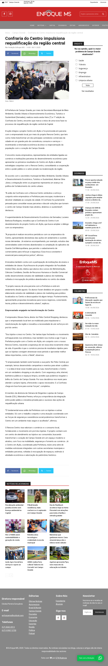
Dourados (33, 614)
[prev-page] (7, 575)
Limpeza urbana (85, 80)
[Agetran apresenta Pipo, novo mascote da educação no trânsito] (59, 553)
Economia (33, 617)
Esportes (32, 624)
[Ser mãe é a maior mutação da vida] (78, 326)
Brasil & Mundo (35, 608)
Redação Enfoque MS (16, 47)
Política (32, 630)
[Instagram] (10, 14)
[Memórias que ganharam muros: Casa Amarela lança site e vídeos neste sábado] (59, 526)
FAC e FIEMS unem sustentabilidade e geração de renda (12, 537)
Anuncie (59, 604)
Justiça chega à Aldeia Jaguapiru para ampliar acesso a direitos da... (93, 197)
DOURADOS (79, 173)
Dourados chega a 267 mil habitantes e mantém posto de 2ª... (93, 225)
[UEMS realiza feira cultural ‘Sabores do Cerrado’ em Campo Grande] (37, 553)
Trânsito (82, 64)
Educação (33, 621)
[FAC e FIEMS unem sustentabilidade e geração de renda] (15, 526)
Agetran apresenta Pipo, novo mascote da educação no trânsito (59, 564)
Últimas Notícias (35, 601)
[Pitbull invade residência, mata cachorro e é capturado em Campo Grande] (37, 496)
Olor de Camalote (91, 334)
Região (32, 627)
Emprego (82, 72)
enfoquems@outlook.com (13, 615)
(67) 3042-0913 (8, 627)
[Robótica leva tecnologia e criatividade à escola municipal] (37, 526)
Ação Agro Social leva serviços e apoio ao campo (14, 564)
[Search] (103, 14)
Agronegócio (34, 604)
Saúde (81, 60)
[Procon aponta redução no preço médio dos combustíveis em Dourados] (78, 182)
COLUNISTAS (79, 291)
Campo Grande (18, 33)
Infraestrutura (84, 76)
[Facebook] (4, 14)
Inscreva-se (99, 612)
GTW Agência (61, 658)
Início (7, 33)
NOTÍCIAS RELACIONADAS (18, 484)
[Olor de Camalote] (78, 336)
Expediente (60, 601)
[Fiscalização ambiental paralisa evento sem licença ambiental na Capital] (15, 496)
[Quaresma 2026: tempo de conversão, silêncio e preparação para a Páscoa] (78, 347)
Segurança (83, 68)
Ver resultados (88, 91)
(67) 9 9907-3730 (9, 630)
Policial (32, 633)
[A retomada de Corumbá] (78, 315)
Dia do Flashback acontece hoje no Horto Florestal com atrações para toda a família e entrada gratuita (59, 510)
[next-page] (11, 575)
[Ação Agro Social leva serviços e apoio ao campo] (15, 553)
